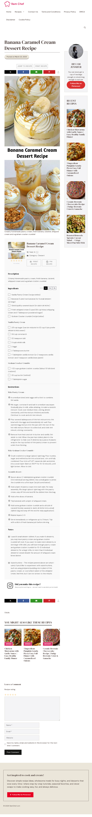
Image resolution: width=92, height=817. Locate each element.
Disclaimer (10, 19)
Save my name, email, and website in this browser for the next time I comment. (32, 744)
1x (45, 288)
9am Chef (17, 4)
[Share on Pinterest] (49, 72)
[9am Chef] (7, 4)
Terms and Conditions (51, 12)
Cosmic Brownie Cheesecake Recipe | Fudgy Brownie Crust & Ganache (50, 653)
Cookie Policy (24, 19)
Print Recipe (41, 66)
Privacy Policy (70, 12)
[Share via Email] (36, 72)
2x (50, 288)
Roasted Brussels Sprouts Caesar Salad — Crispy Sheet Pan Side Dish (76, 239)
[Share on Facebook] (23, 72)
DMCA (82, 12)
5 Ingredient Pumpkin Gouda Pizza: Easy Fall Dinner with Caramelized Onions (31, 654)
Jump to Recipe (25, 66)
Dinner (8, 644)
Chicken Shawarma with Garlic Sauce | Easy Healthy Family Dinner (11, 653)
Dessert (47, 644)
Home (8, 12)
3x (54, 288)
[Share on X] (10, 72)
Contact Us (33, 12)
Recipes (18, 12)
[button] (85, 28)
